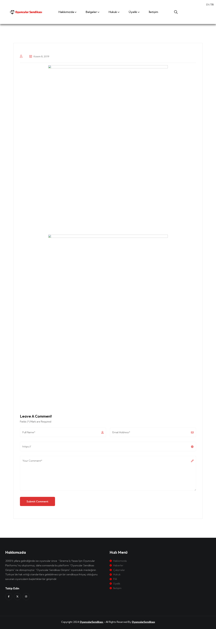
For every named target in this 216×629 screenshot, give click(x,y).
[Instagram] (26, 596)
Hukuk (113, 12)
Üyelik (133, 12)
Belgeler (91, 12)
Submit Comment (37, 501)
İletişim (153, 12)
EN (208, 4)
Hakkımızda (66, 12)
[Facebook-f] (8, 596)
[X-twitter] (17, 596)
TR (212, 4)
